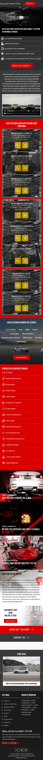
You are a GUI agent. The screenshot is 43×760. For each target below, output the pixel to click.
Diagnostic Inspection (14, 403)
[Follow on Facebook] (17, 750)
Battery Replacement (13, 378)
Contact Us (7, 722)
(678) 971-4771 (22, 184)
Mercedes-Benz (28, 334)
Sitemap (6, 725)
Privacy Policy (8, 719)
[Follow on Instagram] (26, 750)
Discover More (21, 357)
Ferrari (35, 330)
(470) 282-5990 (22, 209)
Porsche (38, 338)
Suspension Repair (12, 445)
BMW (27, 330)
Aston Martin (11, 329)
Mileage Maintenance (13, 427)
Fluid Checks (10, 421)
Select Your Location (20, 66)
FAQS (5, 716)
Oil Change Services (13, 433)
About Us (7, 701)
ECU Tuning (7, 710)
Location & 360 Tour (10, 704)
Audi (20, 330)
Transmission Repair (13, 457)
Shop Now (10, 621)
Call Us (29, 3)
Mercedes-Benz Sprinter (11, 338)
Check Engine (10, 390)
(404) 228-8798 (22, 162)
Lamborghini (14, 334)
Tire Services (10, 451)
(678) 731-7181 (22, 232)
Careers (6, 713)
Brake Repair (10, 384)
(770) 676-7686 (22, 139)
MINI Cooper (27, 338)
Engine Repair (11, 409)
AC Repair (9, 372)
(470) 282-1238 (22, 302)
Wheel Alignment (12, 463)
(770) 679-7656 (22, 279)
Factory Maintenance (13, 415)
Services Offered (9, 707)
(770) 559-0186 (22, 255)
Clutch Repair (10, 396)
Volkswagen (21, 341)
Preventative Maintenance (15, 439)
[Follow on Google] (21, 750)
